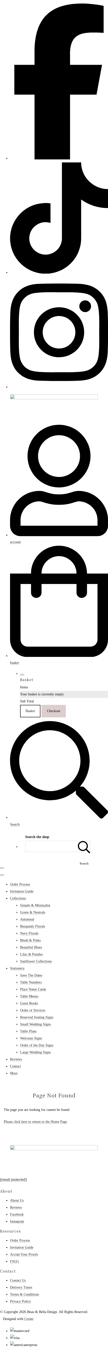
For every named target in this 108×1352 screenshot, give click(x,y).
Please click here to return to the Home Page (35, 1122)
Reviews (16, 1059)
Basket (30, 711)
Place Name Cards (33, 989)
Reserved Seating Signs (36, 1017)
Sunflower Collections (36, 961)
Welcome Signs (31, 1038)
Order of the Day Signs (36, 1045)
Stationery (17, 968)
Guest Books (29, 1003)
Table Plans (28, 1031)
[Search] (84, 846)
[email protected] (13, 1179)
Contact (15, 1066)
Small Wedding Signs (35, 1024)
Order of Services (32, 1010)
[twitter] (59, 272)
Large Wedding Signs (35, 1052)
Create (28, 1319)
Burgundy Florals (32, 926)
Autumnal (27, 919)
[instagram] (59, 386)
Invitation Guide (21, 891)
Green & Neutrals (32, 912)
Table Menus (29, 996)
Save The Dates (31, 975)
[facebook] (59, 158)
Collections (18, 898)
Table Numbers (31, 982)
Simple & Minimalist (35, 905)
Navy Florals (29, 933)
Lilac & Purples (31, 954)
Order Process (20, 884)
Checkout (53, 711)
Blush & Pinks (30, 940)
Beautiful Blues (31, 947)
